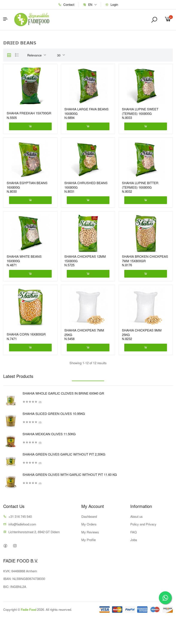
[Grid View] (9, 55)
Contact (68, 4)
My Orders (89, 524)
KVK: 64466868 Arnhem (20, 571)
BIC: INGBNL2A (14, 586)
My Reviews (90, 532)
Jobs (133, 539)
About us (136, 516)
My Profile (88, 539)
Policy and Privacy (143, 524)
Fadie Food (28, 609)
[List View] (17, 55)
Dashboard (89, 516)
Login (114, 4)
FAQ (133, 532)
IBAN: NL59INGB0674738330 (24, 578)
